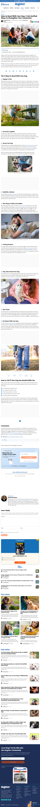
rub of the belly (23, 205)
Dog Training (17, 8)
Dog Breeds (27, 8)
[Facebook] (1, 4)
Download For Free (20, 562)
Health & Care (6, 8)
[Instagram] (3, 4)
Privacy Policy (16, 766)
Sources (5, 439)
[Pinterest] (8, 4)
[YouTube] (6, 4)
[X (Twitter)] (5, 4)
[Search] (38, 8)
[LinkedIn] (36, 21)
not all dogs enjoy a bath (31, 145)
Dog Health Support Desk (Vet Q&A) (28, 794)
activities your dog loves (17, 432)
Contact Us (26, 788)
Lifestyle (22, 8)
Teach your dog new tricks (30, 248)
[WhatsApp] (33, 21)
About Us (26, 789)
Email (22, 528)
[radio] (16, 476)
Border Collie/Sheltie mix (20, 500)
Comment (3, 516)
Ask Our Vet (32, 8)
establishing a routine (12, 194)
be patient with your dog (10, 323)
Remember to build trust (9, 434)
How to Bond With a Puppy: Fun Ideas (15, 436)
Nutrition (11, 8)
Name (2, 528)
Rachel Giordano (8, 20)
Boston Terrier (31, 500)
